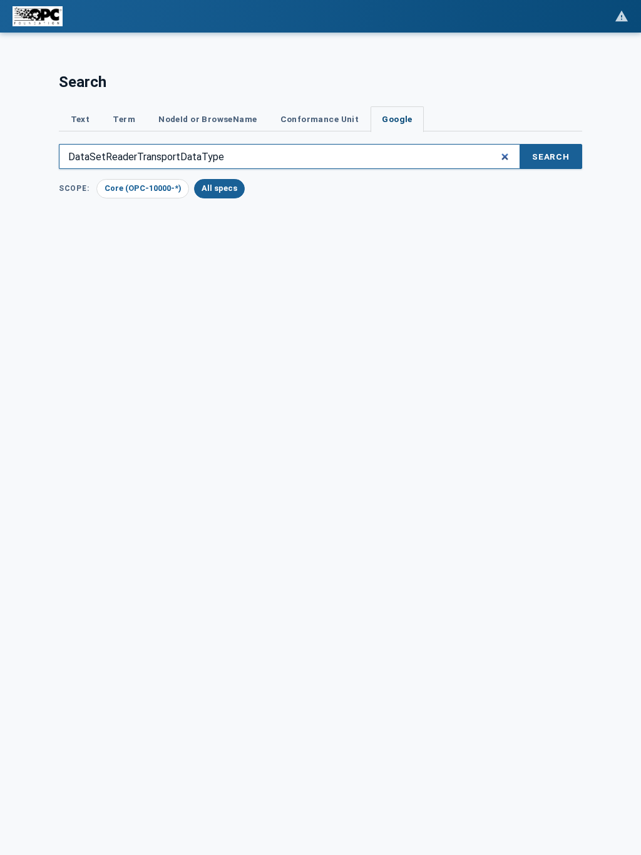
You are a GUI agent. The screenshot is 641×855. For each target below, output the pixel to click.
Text (80, 119)
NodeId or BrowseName (207, 119)
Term (124, 119)
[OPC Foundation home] (38, 16)
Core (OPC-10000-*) (143, 188)
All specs (219, 188)
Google (397, 119)
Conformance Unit (319, 119)
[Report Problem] (621, 16)
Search (551, 156)
